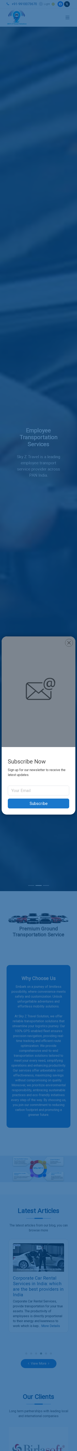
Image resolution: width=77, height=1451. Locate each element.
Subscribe (39, 803)
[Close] (69, 643)
